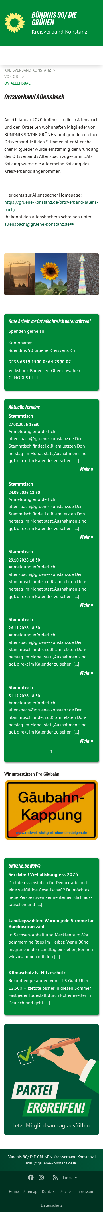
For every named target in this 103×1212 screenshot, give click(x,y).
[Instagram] (41, 1177)
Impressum (84, 1191)
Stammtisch (21, 416)
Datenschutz (51, 1205)
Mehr (85, 469)
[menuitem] (14, 1191)
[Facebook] (31, 1177)
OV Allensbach (18, 83)
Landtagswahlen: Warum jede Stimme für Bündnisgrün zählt (51, 923)
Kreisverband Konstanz (28, 70)
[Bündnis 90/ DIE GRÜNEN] (14, 23)
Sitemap (30, 1191)
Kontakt (49, 1191)
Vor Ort (12, 76)
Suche (65, 1191)
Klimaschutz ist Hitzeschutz (37, 973)
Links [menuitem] (67, 1177)
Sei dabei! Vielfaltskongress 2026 (43, 874)
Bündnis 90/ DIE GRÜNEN (54, 19)
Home (14, 1191)
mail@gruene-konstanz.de (49, 1163)
